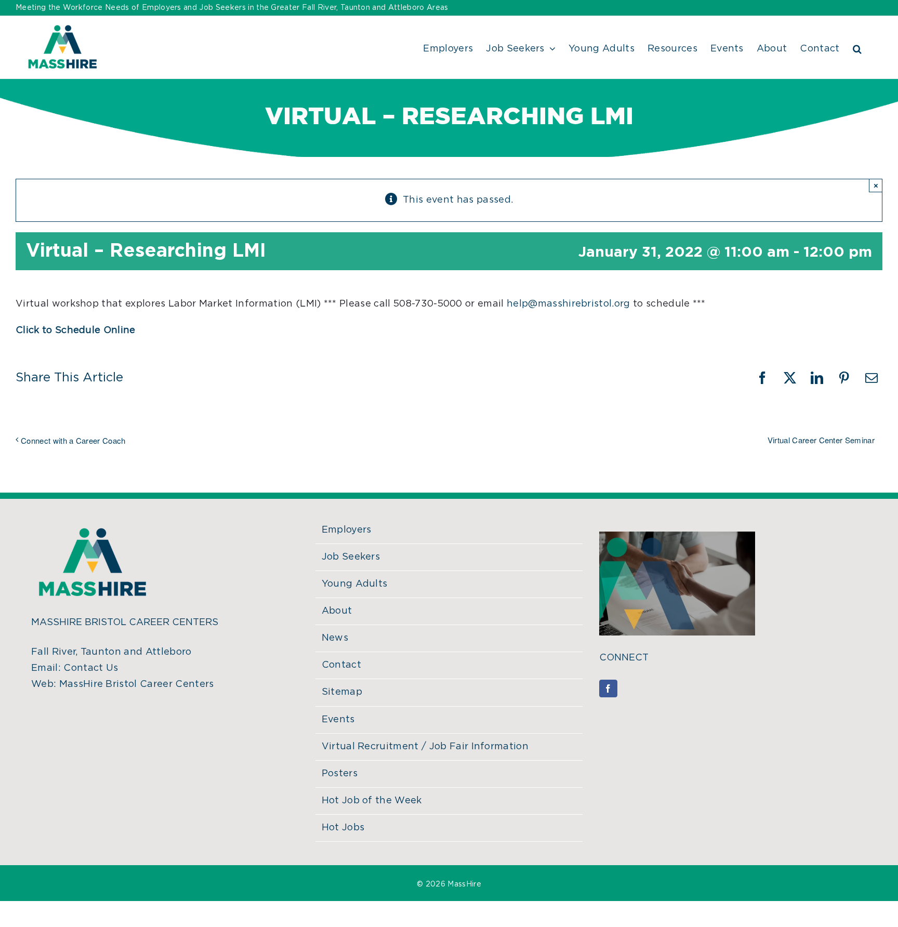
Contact (341, 665)
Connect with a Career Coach (73, 440)
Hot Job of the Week (372, 800)
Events (338, 719)
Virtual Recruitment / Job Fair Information (425, 746)
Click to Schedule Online (76, 330)
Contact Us (90, 668)
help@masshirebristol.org (568, 304)
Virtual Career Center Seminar (821, 439)
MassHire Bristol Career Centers (136, 684)
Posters (340, 773)
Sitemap (342, 692)
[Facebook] (608, 688)
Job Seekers (351, 557)
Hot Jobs (343, 827)
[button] (857, 47)
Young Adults (355, 584)
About (337, 611)
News (335, 638)
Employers (347, 530)
